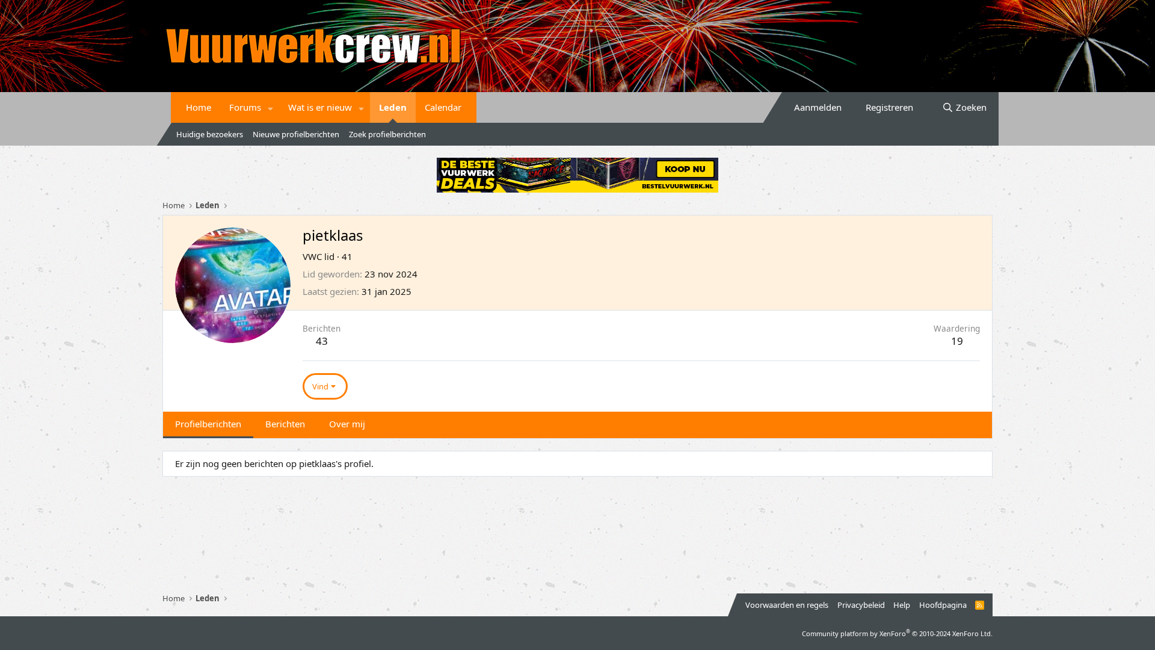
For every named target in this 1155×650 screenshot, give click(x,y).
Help (901, 604)
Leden (393, 107)
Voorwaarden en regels (786, 604)
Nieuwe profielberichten (296, 134)
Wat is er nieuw (320, 107)
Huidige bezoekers (209, 134)
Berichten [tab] (285, 424)
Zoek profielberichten (387, 134)
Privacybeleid (861, 604)
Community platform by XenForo (897, 633)
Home (198, 107)
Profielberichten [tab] (208, 424)
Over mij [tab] (347, 424)
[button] (270, 107)
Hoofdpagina (943, 604)
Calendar (443, 107)
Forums (245, 107)
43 (322, 341)
